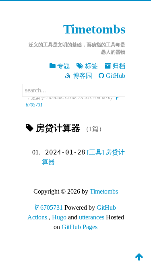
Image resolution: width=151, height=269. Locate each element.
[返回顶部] (139, 256)
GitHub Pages (79, 226)
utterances (91, 217)
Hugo (59, 217)
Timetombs (94, 29)
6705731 (51, 207)
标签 (91, 66)
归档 (118, 66)
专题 (63, 66)
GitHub (115, 75)
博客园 (82, 75)
